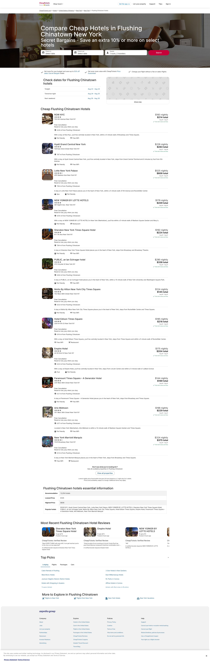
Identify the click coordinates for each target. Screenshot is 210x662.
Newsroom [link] (42, 636)
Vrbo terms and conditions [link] (115, 632)
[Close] (206, 655)
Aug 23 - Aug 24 (94, 89)
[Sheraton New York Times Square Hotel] (105, 241)
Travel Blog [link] (76, 646)
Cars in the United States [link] (80, 625)
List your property (139, 4)
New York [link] (79, 10)
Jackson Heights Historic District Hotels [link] (56, 579)
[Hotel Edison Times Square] (105, 330)
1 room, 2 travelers (117, 53)
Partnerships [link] (43, 632)
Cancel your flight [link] (146, 629)
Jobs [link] (40, 625)
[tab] (45, 564)
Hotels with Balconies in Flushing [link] (117, 587)
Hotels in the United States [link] (81, 622)
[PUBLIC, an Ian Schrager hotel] (105, 271)
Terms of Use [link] (111, 629)
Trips (160, 4)
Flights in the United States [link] (81, 629)
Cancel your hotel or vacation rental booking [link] (154, 625)
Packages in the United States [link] (82, 632)
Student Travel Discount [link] (80, 643)
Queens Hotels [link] (47, 587)
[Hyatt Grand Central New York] (105, 154)
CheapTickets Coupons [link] (80, 639)
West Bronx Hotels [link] (48, 575)
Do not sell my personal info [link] (115, 636)
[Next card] (166, 539)
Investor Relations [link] (44, 639)
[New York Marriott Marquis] (105, 449)
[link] (57, 598)
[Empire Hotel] (105, 360)
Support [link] (143, 622)
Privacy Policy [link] (111, 622)
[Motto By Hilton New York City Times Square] (105, 301)
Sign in (168, 4)
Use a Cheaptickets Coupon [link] (149, 636)
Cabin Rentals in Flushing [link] (50, 571)
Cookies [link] (109, 625)
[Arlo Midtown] (105, 419)
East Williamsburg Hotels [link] (114, 575)
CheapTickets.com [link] (45, 10)
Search (159, 53)
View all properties (105, 473)
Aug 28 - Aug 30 (94, 98)
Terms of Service (24, 660)
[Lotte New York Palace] (105, 182)
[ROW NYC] (105, 126)
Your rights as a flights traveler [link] (150, 639)
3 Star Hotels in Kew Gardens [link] (116, 571)
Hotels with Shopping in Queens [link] (53, 583)
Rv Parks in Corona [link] (112, 579)
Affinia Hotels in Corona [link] (114, 583)
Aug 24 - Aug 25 (94, 94)
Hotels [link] (55, 10)
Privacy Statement (10, 660)
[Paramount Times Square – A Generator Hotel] (105, 390)
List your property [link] (44, 629)
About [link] (41, 622)
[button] (105, 557)
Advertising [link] (42, 643)
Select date (50, 53)
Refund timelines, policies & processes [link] (152, 632)
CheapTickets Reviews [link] (80, 636)
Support (152, 4)
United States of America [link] (66, 10)
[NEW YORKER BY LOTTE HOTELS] (105, 212)
